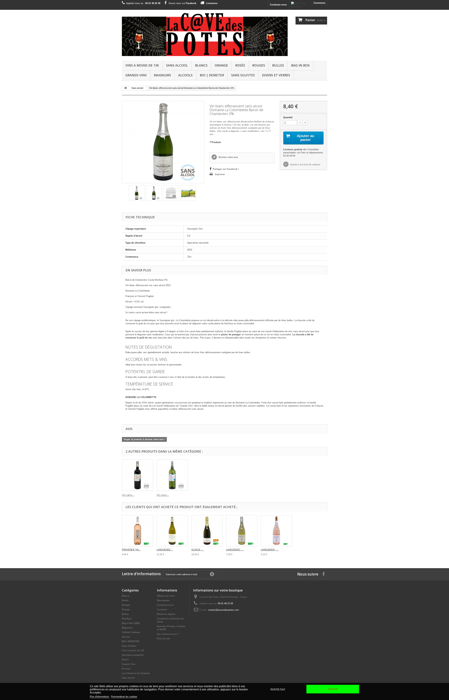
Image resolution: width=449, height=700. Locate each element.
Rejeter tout (277, 689)
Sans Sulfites (243, 75)
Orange (221, 65)
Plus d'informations (100, 696)
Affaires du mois (166, 596)
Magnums (162, 75)
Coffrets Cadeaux (131, 632)
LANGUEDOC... (165, 549)
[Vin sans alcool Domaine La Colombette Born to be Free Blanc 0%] (172, 475)
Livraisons (211, 3)
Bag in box (300, 65)
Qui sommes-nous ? (168, 634)
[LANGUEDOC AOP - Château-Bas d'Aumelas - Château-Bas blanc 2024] (172, 530)
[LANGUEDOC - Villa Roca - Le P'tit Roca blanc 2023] (241, 530)
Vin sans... (128, 495)
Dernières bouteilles (133, 655)
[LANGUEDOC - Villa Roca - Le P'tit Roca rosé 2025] (276, 530)
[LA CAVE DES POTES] (205, 34)
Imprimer (220, 174)
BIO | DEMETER (212, 75)
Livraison (162, 609)
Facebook (191, 3)
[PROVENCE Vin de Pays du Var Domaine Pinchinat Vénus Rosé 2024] (137, 530)
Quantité (287, 117)
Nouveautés (163, 600)
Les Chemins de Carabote (136, 673)
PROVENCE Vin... (131, 549)
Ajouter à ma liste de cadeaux (305, 164)
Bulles (278, 65)
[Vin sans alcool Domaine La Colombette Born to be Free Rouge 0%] (137, 475)
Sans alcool (177, 65)
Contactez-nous (278, 4)
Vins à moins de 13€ (133, 650)
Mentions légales (166, 614)
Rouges (258, 65)
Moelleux (127, 618)
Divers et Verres (276, 75)
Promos (126, 668)
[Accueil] (125, 88)
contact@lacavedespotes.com (223, 610)
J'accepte (333, 689)
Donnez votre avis (228, 157)
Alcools (185, 75)
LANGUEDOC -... (235, 549)
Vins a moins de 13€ (142, 65)
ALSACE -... (197, 549)
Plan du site (163, 638)
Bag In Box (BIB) (131, 623)
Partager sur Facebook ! (226, 169)
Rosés (240, 65)
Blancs (201, 65)
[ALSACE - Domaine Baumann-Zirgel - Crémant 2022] (207, 530)
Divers (125, 659)
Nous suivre (307, 574)
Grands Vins (136, 75)
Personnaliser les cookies (124, 696)
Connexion (319, 3)
